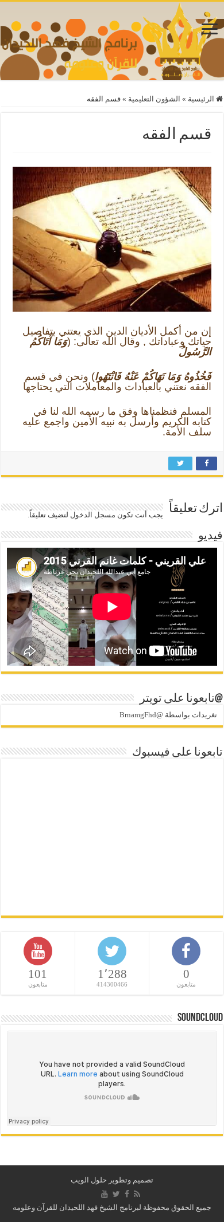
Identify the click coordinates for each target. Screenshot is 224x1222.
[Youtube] (104, 1194)
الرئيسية (202, 99)
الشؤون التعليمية (154, 99)
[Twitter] (116, 1194)
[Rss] (137, 1194)
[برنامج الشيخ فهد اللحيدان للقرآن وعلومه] (112, 38)
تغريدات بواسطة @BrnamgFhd (168, 714)
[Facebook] (126, 1194)
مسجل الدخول (92, 514)
